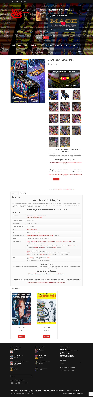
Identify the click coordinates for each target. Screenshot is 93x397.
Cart (12, 1)
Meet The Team (20, 391)
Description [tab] (14, 193)
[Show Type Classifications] (39, 232)
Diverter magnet (51, 241)
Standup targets (42, 241)
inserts (41, 252)
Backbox (28, 251)
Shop (25, 45)
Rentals (32, 45)
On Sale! (19, 45)
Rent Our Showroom (66, 390)
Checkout (17, 1)
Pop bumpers (35, 241)
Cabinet (28, 254)
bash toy (31, 257)
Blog (26, 391)
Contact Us (57, 45)
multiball (48, 257)
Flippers (28, 241)
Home (13, 45)
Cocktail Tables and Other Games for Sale (69, 351)
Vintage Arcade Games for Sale (67, 356)
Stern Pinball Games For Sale (68, 189)
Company (41, 45)
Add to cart (46, 37)
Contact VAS (39, 391)
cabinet (42, 247)
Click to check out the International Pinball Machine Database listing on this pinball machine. (46, 282)
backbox (70, 245)
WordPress (70, 393)
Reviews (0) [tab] (23, 193)
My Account (23, 1)
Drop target (58, 241)
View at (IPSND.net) (40, 235)
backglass (36, 247)
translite (75, 245)
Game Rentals (76, 390)
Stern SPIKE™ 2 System (32, 229)
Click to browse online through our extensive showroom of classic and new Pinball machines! (46, 273)
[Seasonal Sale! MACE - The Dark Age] (41, 20)
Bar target (64, 241)
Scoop (69, 241)
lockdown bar (31, 242)
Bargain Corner (63, 349)
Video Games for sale (24, 390)
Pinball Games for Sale (57, 189)
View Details (39, 37)
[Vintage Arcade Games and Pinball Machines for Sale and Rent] (19, 13)
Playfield (28, 252)
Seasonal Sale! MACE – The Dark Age (58, 9)
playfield (54, 247)
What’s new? (49, 45)
